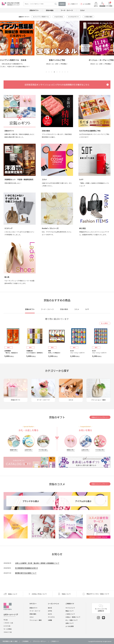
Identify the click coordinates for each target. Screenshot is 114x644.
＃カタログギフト (73, 17)
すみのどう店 (8, 632)
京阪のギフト (33, 608)
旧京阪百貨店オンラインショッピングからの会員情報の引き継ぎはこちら (57, 84)
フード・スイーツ (34, 611)
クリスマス (51, 617)
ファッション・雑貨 (35, 620)
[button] (3, 40)
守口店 (6, 620)
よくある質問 (86, 4)
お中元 (50, 611)
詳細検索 (62, 4)
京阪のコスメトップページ (100, 484)
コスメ (31, 617)
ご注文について (70, 614)
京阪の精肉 (32, 614)
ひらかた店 (7, 626)
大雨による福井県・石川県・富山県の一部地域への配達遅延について (37, 563)
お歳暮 (50, 620)
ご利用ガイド (74, 4)
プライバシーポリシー (39, 641)
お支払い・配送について (73, 617)
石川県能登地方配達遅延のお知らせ (26, 568)
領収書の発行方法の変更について (25, 573)
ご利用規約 (25, 641)
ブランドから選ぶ (31, 501)
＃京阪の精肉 (88, 17)
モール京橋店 (8, 629)
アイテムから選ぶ (83, 501)
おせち (50, 614)
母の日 (50, 608)
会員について (70, 623)
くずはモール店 (8, 623)
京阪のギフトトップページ (100, 417)
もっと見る (104, 323)
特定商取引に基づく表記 (10, 641)
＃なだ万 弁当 (58, 17)
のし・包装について (72, 620)
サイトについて (70, 608)
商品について (70, 611)
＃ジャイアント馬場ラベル (41, 17)
